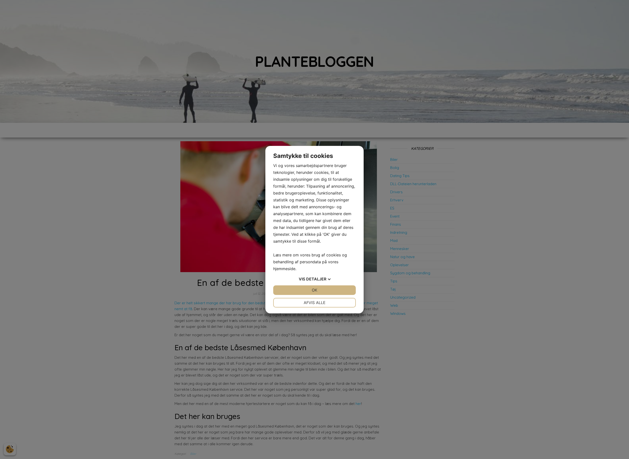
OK (314, 290)
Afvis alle (315, 302)
